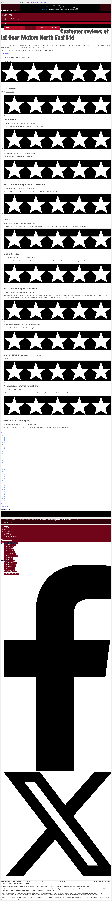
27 (4, 482)
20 (4, 469)
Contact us (7, 533)
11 (4, 453)
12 (4, 455)
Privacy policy (8, 535)
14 (4, 459)
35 (4, 497)
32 (4, 491)
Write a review (5, 53)
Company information (11, 537)
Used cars (7, 528)
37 (4, 500)
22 (4, 473)
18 (4, 466)
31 (4, 489)
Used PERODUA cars (10, 563)
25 (4, 478)
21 (4, 471)
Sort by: (3, 92)
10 (4, 451)
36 (4, 498)
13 (4, 457)
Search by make (7, 540)
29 (4, 486)
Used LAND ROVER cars (11, 556)
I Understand (34, 2)
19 (4, 468)
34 (4, 495)
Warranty (7, 531)
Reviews (6, 529)
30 (4, 488)
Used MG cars (8, 557)
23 (4, 475)
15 (4, 460)
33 (4, 493)
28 (4, 484)
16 (4, 462)
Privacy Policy (42, 2)
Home (6, 526)
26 (4, 480)
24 (4, 477)
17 (4, 464)
